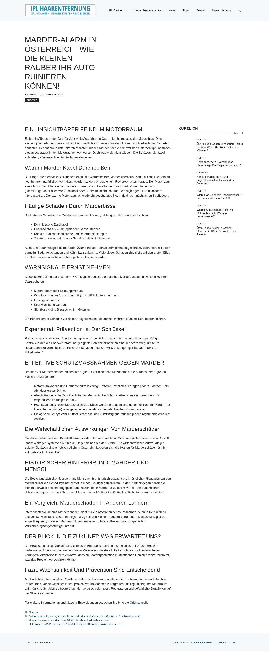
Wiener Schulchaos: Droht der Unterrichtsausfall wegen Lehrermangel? (215, 213)
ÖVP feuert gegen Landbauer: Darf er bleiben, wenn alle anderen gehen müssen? (220, 147)
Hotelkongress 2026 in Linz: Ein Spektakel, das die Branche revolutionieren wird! (75, 623)
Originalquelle (139, 602)
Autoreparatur (37, 616)
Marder (81, 616)
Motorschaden (94, 616)
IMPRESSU (226, 642)
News (171, 10)
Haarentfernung (221, 10)
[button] (239, 10)
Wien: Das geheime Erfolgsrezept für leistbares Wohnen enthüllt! (219, 196)
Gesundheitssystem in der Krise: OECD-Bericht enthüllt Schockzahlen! (69, 619)
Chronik (32, 100)
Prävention (110, 616)
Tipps (186, 10)
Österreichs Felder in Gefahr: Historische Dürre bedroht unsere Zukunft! (217, 231)
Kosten (71, 616)
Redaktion (30, 94)
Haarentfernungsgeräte (147, 10)
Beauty (200, 10)
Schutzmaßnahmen (129, 616)
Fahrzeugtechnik (56, 616)
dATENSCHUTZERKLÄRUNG (192, 642)
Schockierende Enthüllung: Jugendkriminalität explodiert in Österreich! (215, 180)
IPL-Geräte (115, 10)
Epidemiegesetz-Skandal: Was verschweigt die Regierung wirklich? (219, 163)
